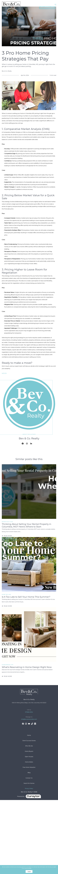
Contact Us (29, 778)
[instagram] (27, 443)
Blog (29, 772)
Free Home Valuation (29, 767)
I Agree (29, 871)
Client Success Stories (29, 740)
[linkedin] (31, 443)
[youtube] (35, 443)
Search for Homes (29, 783)
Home (29, 735)
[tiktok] (32, 724)
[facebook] (23, 443)
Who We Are (29, 746)
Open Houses (29, 756)
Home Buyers (29, 751)
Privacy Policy (29, 788)
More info (34, 868)
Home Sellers (29, 762)
